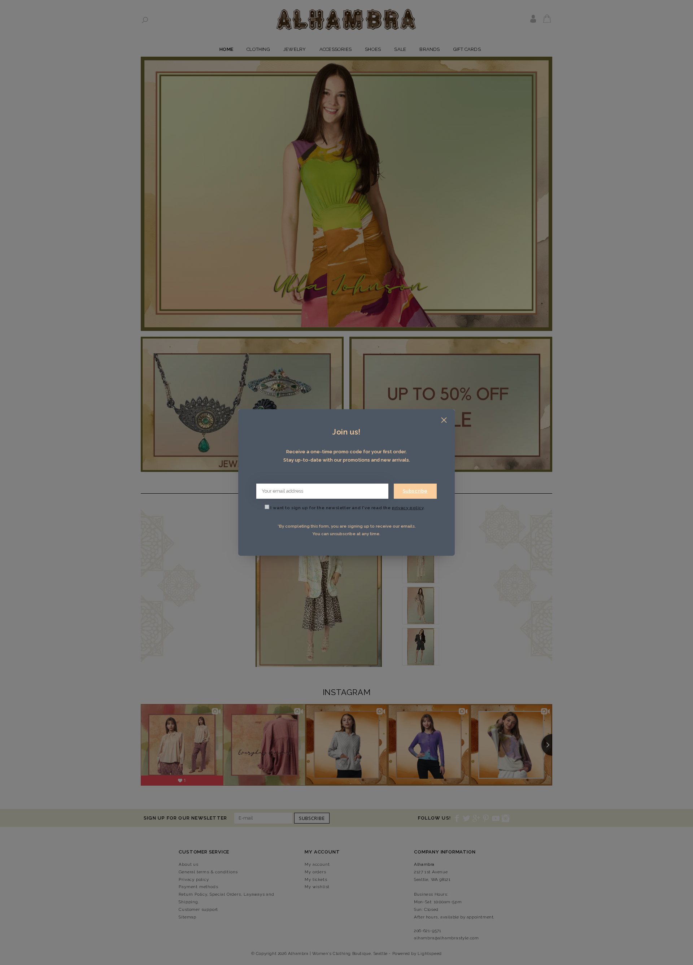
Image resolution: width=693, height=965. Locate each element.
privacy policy (407, 507)
